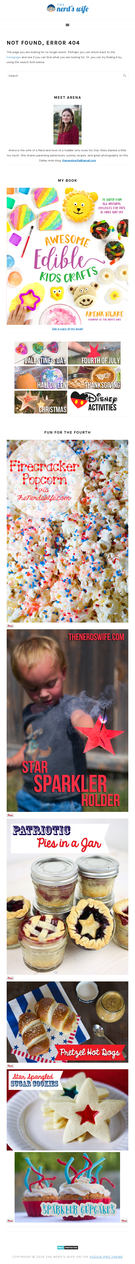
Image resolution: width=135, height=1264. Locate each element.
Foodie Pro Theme (106, 1257)
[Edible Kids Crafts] (67, 324)
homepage (14, 57)
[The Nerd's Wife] (67, 16)
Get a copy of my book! (67, 328)
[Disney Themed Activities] (94, 412)
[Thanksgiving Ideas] (94, 388)
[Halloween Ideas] (40, 388)
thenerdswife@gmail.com (79, 160)
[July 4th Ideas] (94, 363)
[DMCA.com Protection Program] (67, 1251)
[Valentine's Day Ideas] (40, 363)
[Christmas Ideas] (40, 412)
